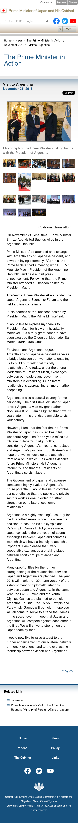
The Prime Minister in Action (44, 40)
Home (8, 40)
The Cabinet (22, 757)
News (19, 40)
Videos (22, 748)
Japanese (17, 700)
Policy (55, 748)
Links (55, 757)
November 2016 (14, 45)
